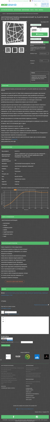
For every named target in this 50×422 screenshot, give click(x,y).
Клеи (2, 383)
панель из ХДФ (23, 293)
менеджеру (14, 139)
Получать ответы (5, 342)
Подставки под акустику (6, 373)
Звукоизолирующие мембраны (33, 375)
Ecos (17, 293)
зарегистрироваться (14, 313)
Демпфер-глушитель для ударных (8, 378)
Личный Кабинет (30, 395)
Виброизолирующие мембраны (33, 381)
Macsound (28, 371)
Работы (32, 9)
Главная (4, 13)
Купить (40, 34)
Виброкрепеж (29, 383)
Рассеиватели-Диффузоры (7, 376)
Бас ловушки (4, 371)
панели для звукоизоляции (34, 293)
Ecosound (42, 47)
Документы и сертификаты (32, 393)
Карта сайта (29, 399)
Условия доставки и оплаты (8, 388)
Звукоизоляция (17, 9)
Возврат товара (29, 389)
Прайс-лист (28, 391)
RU (9, 1)
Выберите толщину (32, 62)
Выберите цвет (33, 53)
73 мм (10, 295)
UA (12, 1)
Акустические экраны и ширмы (8, 375)
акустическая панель (10, 293)
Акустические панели (6, 369)
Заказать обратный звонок (14, 281)
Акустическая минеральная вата (33, 373)
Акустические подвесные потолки (9, 380)
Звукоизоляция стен (30, 369)
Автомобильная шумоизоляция (33, 376)
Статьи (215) (29, 388)
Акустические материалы (7, 9)
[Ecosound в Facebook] (13, 417)
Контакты (41, 9)
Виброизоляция (25, 9)
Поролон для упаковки (6, 382)
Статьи (36, 9)
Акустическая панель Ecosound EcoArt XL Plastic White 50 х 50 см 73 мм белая (22, 13)
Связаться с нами (30, 397)
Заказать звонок (45, 5)
